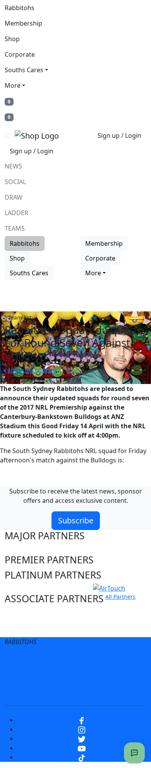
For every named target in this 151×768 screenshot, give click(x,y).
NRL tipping (58, 691)
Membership (23, 23)
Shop (12, 39)
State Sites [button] (28, 628)
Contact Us (56, 676)
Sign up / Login (119, 135)
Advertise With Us (111, 676)
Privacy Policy (83, 660)
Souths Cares (24, 70)
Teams (15, 228)
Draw (13, 197)
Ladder (16, 213)
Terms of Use (32, 660)
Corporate (20, 54)
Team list (19, 317)
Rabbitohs (19, 7)
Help (21, 676)
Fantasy (99, 691)
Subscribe (75, 520)
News (13, 166)
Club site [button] (24, 614)
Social (15, 181)
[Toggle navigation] (10, 135)
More (13, 85)
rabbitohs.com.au (31, 370)
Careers (127, 660)
